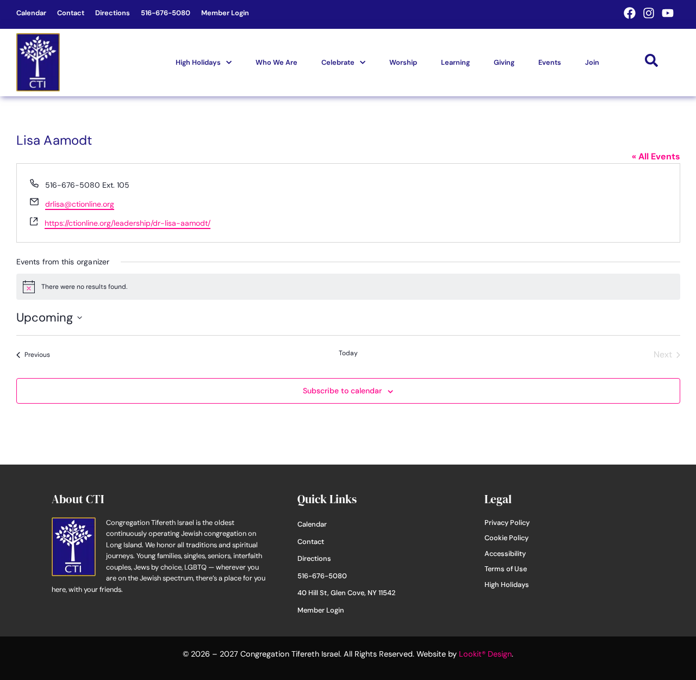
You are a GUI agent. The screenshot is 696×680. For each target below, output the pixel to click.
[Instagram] (649, 13)
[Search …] (651, 62)
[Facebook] (630, 13)
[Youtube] (668, 13)
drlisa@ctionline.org (79, 204)
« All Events (656, 156)
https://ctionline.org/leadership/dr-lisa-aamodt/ (127, 223)
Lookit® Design (485, 654)
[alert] (348, 287)
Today (348, 353)
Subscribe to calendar (342, 390)
